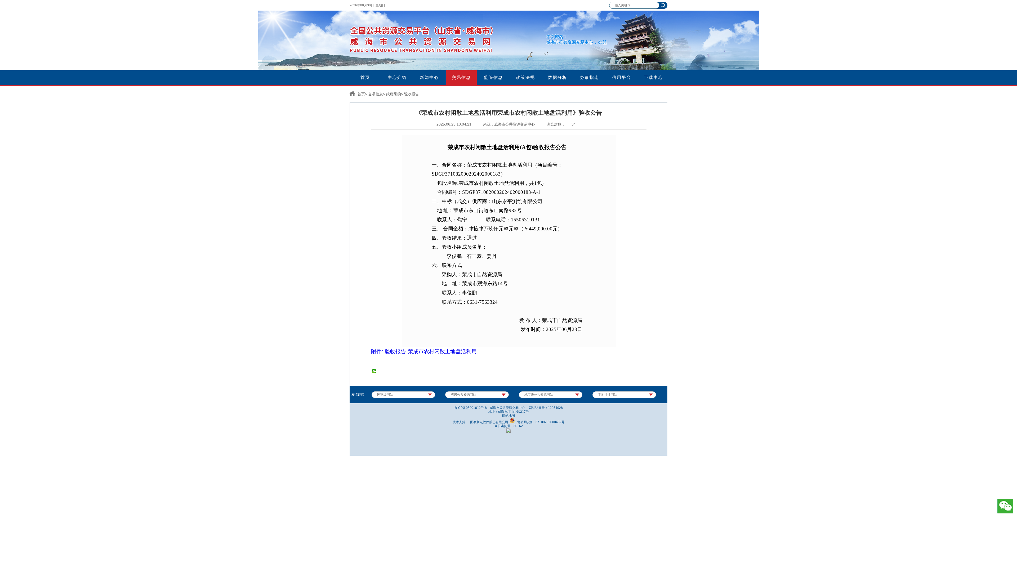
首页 (361, 94)
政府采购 (393, 94)
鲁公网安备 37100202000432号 (540, 422)
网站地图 (508, 416)
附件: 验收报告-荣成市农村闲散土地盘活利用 (424, 351)
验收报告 (411, 94)
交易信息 (375, 94)
